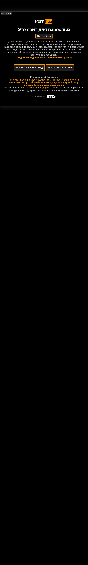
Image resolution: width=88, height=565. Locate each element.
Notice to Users (44, 36)
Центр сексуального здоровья (35, 87)
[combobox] (6, 13)
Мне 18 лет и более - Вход (29, 67)
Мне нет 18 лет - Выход (60, 67)
